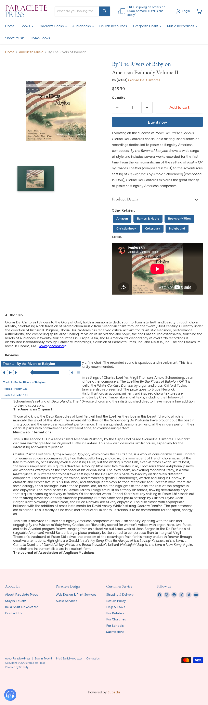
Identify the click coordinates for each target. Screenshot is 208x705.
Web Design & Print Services (76, 594)
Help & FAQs (115, 607)
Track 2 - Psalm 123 (15, 388)
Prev (4, 372)
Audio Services (66, 601)
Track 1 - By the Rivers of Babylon (24, 382)
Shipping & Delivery (119, 594)
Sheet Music (15, 38)
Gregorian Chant (146, 26)
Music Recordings (181, 26)
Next (16, 372)
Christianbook (126, 228)
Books (26, 26)
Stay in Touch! (15, 601)
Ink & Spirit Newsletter (21, 607)
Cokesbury (152, 228)
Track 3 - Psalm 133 (15, 395)
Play (10, 372)
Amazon (122, 219)
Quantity (118, 98)
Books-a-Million (179, 219)
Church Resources (113, 26)
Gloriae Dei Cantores (144, 80)
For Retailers (115, 613)
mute (72, 372)
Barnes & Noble (148, 219)
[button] (157, 199)
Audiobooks (82, 26)
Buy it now (157, 122)
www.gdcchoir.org (52, 346)
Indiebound (177, 228)
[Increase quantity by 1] (147, 107)
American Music (31, 52)
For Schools (115, 626)
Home (9, 26)
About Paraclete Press (21, 594)
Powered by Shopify (16, 667)
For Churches (116, 619)
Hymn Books (40, 38)
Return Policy (116, 601)
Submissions (115, 632)
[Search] (104, 11)
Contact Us (13, 613)
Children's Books (52, 26)
